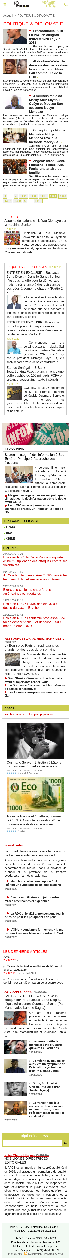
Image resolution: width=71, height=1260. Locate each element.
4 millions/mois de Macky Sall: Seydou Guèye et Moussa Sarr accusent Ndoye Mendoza (46, 104)
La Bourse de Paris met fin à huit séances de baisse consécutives (35, 687)
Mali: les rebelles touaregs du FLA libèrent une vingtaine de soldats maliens (33, 883)
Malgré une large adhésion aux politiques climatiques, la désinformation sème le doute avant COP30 (35, 499)
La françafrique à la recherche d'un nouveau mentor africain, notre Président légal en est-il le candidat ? (46, 1109)
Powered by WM (53, 1253)
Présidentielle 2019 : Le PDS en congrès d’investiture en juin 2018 (47, 37)
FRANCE (11, 527)
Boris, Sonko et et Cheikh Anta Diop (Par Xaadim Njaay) (44, 1087)
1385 (53, 196)
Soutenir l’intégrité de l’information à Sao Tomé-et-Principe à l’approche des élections (34, 459)
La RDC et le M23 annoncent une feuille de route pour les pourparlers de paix (34, 915)
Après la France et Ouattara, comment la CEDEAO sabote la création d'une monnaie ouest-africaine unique (35, 820)
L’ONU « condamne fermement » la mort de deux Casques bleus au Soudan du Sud (35, 931)
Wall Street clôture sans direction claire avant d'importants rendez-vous (33, 680)
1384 (43, 196)
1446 (38, 201)
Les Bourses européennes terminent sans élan (35, 693)
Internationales (14, 845)
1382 (23, 196)
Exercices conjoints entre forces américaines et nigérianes (27, 591)
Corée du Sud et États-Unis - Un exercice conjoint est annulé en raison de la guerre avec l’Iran (33, 980)
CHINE (10, 538)
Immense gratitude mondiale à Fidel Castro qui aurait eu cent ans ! (45, 1045)
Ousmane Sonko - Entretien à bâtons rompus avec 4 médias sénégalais (34, 764)
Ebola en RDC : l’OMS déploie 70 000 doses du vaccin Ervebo (30, 606)
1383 (33, 196)
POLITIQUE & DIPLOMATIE (36, 15)
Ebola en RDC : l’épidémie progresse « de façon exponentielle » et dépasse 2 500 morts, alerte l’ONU (34, 622)
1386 (63, 196)
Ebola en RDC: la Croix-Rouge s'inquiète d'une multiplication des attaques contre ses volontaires (35, 561)
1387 (8, 201)
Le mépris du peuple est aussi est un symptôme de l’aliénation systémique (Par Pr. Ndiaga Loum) (47, 1065)
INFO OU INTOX (14, 448)
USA (8, 532)
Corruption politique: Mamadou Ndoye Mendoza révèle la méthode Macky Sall (47, 136)
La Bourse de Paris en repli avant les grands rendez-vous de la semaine (32, 647)
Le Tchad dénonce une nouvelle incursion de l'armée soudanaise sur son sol (35, 853)
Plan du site (15, 1253)
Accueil (8, 15)
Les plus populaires (41, 714)
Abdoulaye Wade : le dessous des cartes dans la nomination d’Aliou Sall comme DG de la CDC (48, 69)
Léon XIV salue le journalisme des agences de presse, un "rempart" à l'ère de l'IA (34, 509)
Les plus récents (14, 714)
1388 (17, 201)
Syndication (35, 1253)
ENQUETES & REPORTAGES (27, 267)
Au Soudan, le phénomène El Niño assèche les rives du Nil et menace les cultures (35, 577)
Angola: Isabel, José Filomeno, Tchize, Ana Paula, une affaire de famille (47, 167)
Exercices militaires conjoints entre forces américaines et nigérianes (32, 899)
